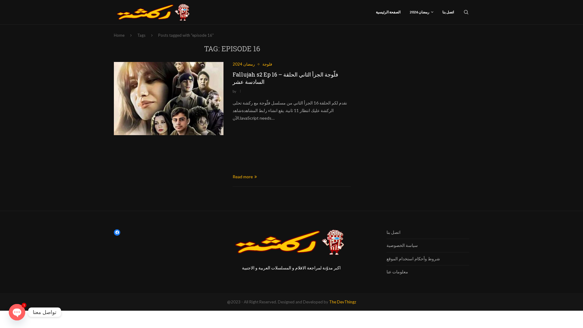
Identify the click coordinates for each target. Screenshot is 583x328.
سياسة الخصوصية (402, 245)
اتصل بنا (448, 12)
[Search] (466, 12)
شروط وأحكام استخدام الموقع (413, 258)
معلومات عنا (397, 271)
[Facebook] (117, 232)
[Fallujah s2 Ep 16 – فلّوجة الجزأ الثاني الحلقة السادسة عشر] (168, 98)
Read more (243, 176)
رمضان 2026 (419, 12)
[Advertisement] (292, 148)
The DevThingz (342, 301)
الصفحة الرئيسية (388, 12)
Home (119, 35)
